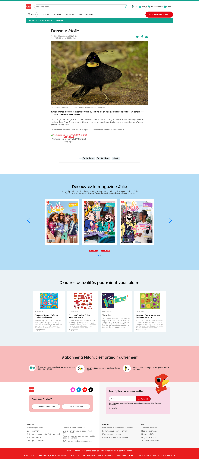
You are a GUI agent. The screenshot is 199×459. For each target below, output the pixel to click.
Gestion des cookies (66, 455)
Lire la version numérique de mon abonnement (77, 432)
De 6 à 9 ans (88, 158)
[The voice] (116, 301)
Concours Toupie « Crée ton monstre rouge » (80, 316)
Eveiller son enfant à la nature (115, 437)
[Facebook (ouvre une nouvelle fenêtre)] (78, 391)
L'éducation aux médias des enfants (117, 428)
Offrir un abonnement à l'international (43, 434)
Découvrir (106, 251)
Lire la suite (113, 408)
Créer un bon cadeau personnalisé (77, 441)
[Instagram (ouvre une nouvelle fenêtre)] (72, 391)
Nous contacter (76, 406)
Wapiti (115, 158)
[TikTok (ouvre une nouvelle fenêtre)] (90, 391)
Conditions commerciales (115, 455)
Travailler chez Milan (150, 440)
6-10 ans (57, 14)
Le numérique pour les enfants (115, 431)
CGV (26, 455)
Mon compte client (35, 428)
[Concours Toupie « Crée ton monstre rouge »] (82, 301)
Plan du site (144, 455)
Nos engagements (149, 431)
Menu (33, 14)
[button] (28, 220)
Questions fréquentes (46, 406)
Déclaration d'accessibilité (163, 455)
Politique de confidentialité (89, 455)
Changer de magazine (36, 440)
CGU (33, 455)
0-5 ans (46, 14)
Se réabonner (33, 431)
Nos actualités (147, 434)
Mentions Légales (46, 455)
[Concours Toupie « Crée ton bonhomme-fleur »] (150, 301)
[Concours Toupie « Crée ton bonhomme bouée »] (48, 301)
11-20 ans (70, 14)
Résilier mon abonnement (74, 428)
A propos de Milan (149, 428)
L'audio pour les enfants (112, 434)
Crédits (132, 455)
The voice (106, 315)
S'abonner (93, 251)
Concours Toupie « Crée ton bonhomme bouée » (46, 316)
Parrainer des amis (35, 437)
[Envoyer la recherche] (126, 6)
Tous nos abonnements (159, 14)
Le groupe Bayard (149, 437)
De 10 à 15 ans (103, 158)
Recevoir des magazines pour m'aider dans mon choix (79, 437)
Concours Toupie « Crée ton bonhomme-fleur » (148, 316)
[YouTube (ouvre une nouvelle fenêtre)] (84, 391)
